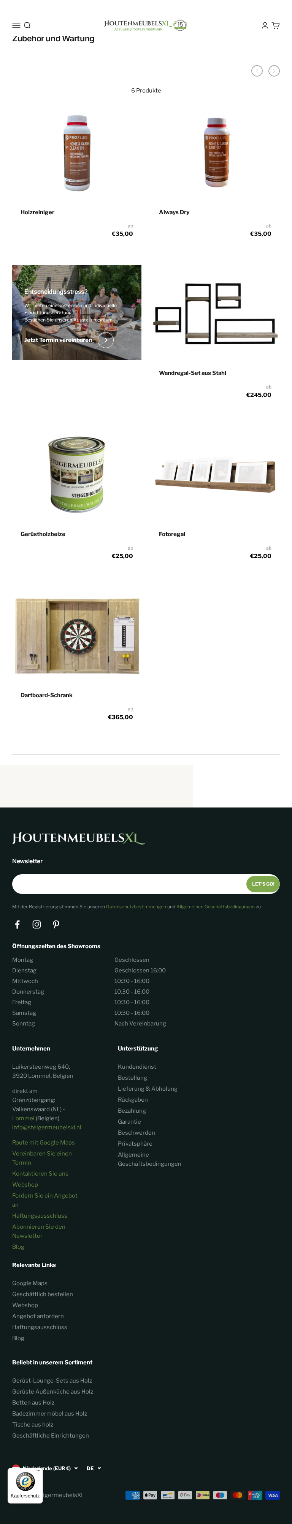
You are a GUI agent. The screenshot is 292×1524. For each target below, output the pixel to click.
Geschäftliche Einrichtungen (50, 1435)
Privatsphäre (135, 1143)
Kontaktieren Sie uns (40, 1173)
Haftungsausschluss (39, 1215)
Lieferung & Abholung (148, 1088)
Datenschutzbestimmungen (136, 906)
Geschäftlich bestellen (42, 1294)
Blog (18, 1246)
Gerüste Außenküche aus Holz (52, 1391)
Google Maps (30, 1283)
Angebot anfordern (38, 1316)
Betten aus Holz (33, 1402)
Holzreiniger (37, 212)
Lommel (23, 1118)
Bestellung (132, 1077)
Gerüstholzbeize (43, 534)
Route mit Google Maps (43, 1142)
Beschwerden (136, 1132)
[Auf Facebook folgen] (17, 924)
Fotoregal (172, 534)
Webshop (25, 1184)
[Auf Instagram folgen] (37, 924)
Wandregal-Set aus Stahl (192, 373)
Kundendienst (137, 1066)
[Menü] (38, 1472)
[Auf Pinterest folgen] (56, 924)
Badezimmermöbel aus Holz (49, 1413)
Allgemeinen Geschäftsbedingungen (215, 906)
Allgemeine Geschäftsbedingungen (149, 1159)
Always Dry (174, 212)
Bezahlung (132, 1110)
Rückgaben (133, 1099)
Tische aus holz (32, 1424)
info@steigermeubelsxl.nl (46, 1127)
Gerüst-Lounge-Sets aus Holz (52, 1380)
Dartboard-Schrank (47, 695)
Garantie (129, 1121)
